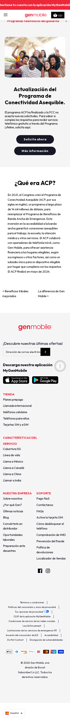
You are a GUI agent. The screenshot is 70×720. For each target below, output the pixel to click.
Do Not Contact (15, 639)
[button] (14, 713)
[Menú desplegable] (5, 15)
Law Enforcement (32, 625)
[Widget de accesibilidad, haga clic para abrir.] (60, 366)
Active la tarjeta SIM (49, 517)
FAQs (40, 511)
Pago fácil (42, 498)
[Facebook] (40, 571)
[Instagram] (48, 571)
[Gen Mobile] (35, 15)
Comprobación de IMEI (51, 535)
